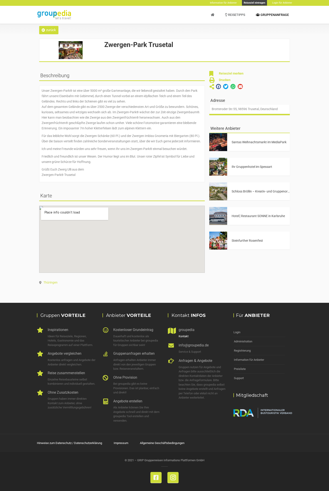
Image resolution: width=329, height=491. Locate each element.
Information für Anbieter (249, 359)
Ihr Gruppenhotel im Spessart (252, 167)
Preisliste (240, 369)
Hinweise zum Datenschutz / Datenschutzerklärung (69, 443)
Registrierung (242, 350)
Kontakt (183, 336)
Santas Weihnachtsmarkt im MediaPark (259, 142)
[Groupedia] (213, 15)
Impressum (121, 443)
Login (236, 332)
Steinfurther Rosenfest (247, 240)
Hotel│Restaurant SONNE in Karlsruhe (258, 216)
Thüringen (50, 282)
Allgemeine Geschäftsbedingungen (162, 443)
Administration (243, 341)
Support (239, 378)
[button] (48, 30)
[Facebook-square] (156, 477)
